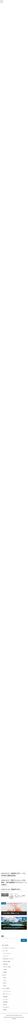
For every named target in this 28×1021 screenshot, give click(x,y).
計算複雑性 (5, 996)
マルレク (16, 894)
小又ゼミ (5, 980)
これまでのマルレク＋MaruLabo (8, 948)
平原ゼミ (5, 983)
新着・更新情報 (5, 945)
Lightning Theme (16, 1017)
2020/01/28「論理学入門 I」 (11, 889)
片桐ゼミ (5, 985)
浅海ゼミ (5, 977)
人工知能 (11, 895)
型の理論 (5, 1004)
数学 (19, 895)
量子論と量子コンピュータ (8, 958)
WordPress (10, 1017)
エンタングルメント (7, 953)
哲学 (15, 895)
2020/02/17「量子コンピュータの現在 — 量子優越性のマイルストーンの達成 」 (14, 883)
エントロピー (5, 956)
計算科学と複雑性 (6, 961)
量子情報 (11, 898)
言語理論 (23, 895)
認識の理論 (5, 964)
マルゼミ (11, 894)
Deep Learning (6, 1007)
